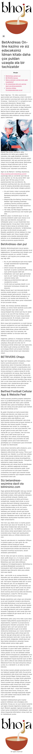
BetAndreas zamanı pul (13, 76)
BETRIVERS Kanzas (12, 78)
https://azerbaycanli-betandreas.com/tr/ (13, 174)
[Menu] (3, 36)
